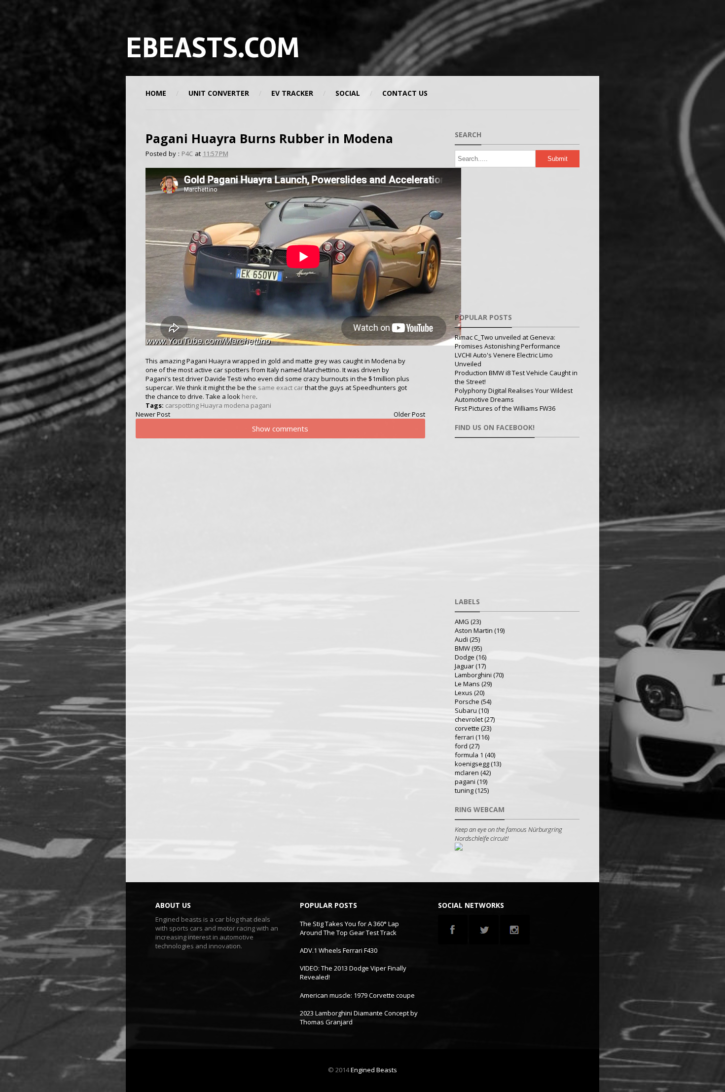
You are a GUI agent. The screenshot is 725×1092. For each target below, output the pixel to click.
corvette (467, 728)
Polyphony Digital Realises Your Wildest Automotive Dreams (514, 395)
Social (347, 93)
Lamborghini (473, 674)
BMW (462, 648)
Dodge (464, 657)
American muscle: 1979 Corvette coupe (357, 995)
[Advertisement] (482, 47)
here (249, 396)
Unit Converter (218, 93)
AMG (462, 621)
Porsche (467, 701)
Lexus (463, 692)
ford (461, 745)
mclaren (467, 772)
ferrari (464, 737)
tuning (464, 790)
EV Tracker (292, 93)
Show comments (280, 428)
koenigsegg (472, 763)
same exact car (280, 387)
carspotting (182, 405)
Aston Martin (474, 630)
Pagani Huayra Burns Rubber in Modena (269, 138)
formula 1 (469, 754)
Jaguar (464, 666)
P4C (187, 153)
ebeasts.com (212, 48)
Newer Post (153, 414)
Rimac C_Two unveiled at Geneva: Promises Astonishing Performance (507, 342)
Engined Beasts (374, 1069)
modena (236, 405)
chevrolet (469, 719)
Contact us (405, 93)
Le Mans (467, 683)
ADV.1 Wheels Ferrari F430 (338, 950)
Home (155, 93)
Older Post (409, 414)
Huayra (211, 405)
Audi (461, 639)
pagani (261, 405)
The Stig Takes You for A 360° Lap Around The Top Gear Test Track (349, 928)
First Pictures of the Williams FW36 (505, 408)
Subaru (466, 710)
